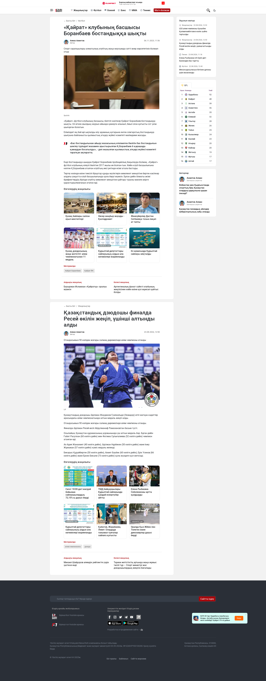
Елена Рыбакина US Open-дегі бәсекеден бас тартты (192, 59)
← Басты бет (69, 21)
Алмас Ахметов (77, 40)
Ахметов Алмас (194, 178)
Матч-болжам (162, 10)
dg (142, 630)
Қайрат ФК (88, 271)
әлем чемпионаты (73, 547)
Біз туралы (112, 659)
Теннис (146, 10)
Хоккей (111, 10)
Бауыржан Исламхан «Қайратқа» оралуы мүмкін (85, 288)
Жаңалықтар (81, 10)
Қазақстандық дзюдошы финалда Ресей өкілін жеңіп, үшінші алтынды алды (195, 46)
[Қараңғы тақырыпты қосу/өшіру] (214, 10)
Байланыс (123, 659)
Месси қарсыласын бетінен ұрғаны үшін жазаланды (195, 71)
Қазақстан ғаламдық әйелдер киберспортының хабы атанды (194, 210)
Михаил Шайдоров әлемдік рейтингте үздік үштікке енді (86, 563)
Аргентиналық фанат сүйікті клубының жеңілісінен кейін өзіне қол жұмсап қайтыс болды (136, 289)
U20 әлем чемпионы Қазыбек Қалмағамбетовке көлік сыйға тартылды (193, 31)
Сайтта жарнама (138, 659)
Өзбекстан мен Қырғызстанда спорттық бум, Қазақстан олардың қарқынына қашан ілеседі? (194, 189)
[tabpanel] (196, 126)
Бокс (123, 10)
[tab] (185, 85)
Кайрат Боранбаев (72, 271)
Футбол (97, 10)
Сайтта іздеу (207, 598)
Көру (239, 618)
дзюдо (87, 547)
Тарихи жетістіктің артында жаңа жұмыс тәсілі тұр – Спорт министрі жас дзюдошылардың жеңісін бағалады (135, 565)
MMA (134, 10)
